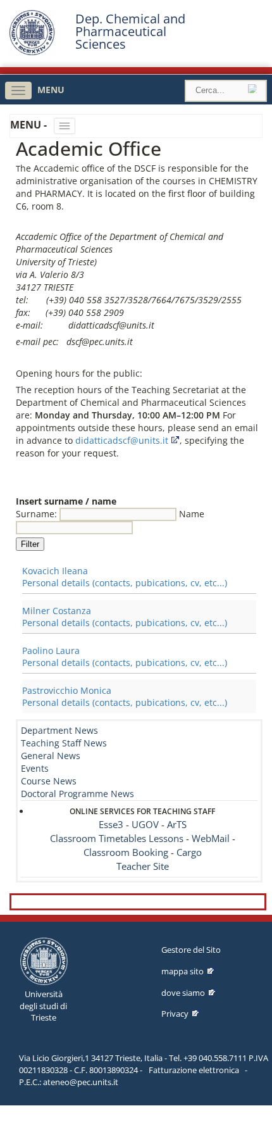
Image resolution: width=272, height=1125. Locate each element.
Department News (59, 730)
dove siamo (183, 992)
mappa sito (182, 971)
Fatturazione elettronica (194, 1070)
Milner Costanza (56, 611)
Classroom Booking (125, 852)
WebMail (211, 838)
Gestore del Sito (191, 949)
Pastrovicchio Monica (66, 690)
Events (35, 768)
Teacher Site (142, 866)
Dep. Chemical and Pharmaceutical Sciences (130, 32)
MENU (51, 90)
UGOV (145, 824)
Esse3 (111, 824)
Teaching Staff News (64, 743)
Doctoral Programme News (77, 794)
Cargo (189, 852)
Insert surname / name (66, 501)
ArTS (177, 824)
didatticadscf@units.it (121, 440)
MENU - (29, 125)
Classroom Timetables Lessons (116, 838)
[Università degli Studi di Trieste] (32, 52)
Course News (49, 781)
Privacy (175, 1013)
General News (50, 756)
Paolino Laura (51, 650)
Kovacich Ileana (55, 571)
